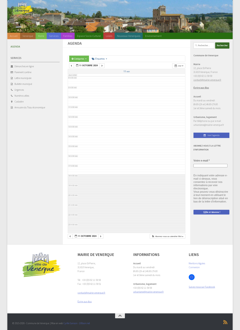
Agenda (15, 46)
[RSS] (225, 322)
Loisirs (109, 36)
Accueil (14, 36)
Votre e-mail (201, 160)
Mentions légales (197, 263)
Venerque (28, 36)
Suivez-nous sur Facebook (202, 286)
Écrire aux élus (201, 87)
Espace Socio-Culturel (89, 36)
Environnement (153, 36)
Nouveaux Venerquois (128, 36)
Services (53, 36)
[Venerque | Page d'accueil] (22, 8)
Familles (67, 36)
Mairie (41, 36)
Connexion (194, 267)
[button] (167, 236)
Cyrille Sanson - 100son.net (76, 323)
